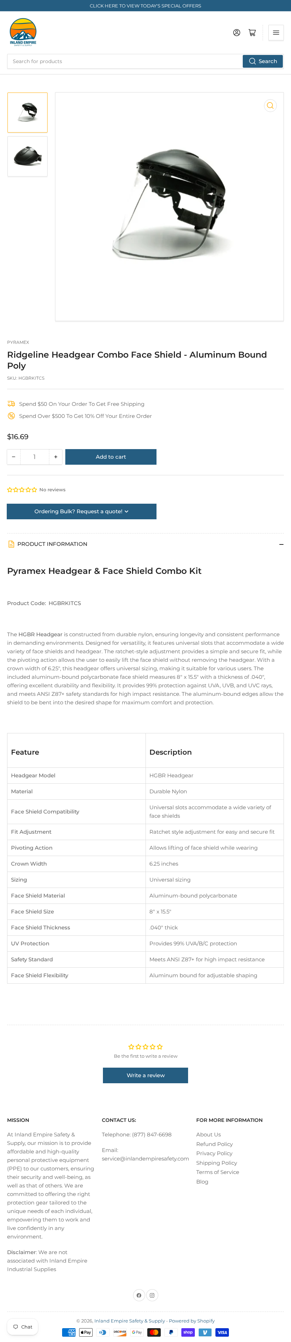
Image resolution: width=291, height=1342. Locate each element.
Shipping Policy (216, 1162)
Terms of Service (217, 1172)
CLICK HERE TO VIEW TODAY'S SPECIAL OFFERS (145, 6)
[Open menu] (276, 32)
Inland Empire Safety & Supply (129, 1321)
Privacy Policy (214, 1153)
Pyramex (18, 342)
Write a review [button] (146, 1075)
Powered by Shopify (192, 1321)
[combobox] (145, 61)
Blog (202, 1181)
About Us (208, 1134)
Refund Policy (214, 1144)
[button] (22, 489)
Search (268, 61)
